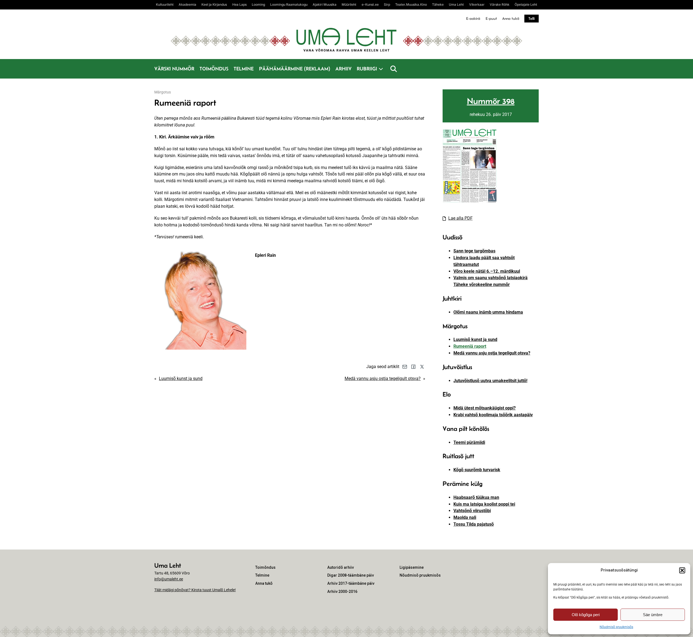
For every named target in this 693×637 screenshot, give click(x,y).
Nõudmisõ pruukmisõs (616, 627)
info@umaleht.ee (168, 579)
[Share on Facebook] (413, 366)
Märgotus (162, 92)
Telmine (244, 69)
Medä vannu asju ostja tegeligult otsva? (383, 378)
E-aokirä (473, 18)
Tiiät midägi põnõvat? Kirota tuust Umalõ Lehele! (195, 590)
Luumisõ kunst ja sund (180, 378)
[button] (682, 570)
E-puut (491, 18)
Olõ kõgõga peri (586, 614)
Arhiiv (343, 69)
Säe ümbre (652, 614)
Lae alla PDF (460, 218)
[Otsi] (393, 68)
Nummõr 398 (491, 101)
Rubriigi (367, 69)
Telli (531, 18)
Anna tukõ (510, 18)
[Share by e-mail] (404, 366)
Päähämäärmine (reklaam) (294, 69)
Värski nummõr (174, 69)
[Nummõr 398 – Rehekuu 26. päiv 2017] (470, 201)
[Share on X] (422, 366)
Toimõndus (214, 69)
